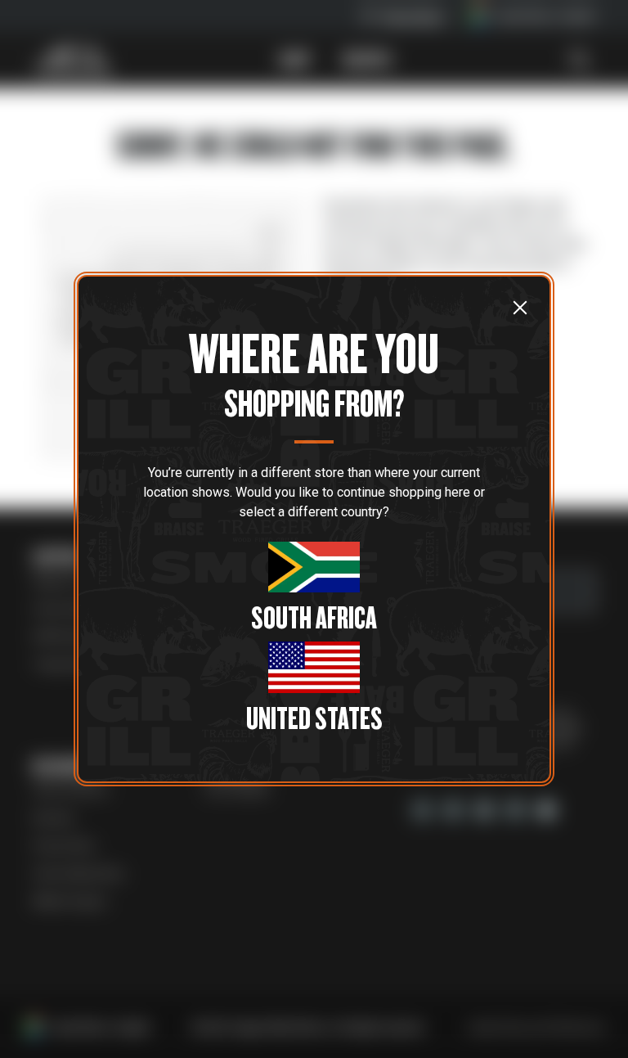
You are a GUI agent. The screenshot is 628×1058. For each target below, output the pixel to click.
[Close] (520, 307)
